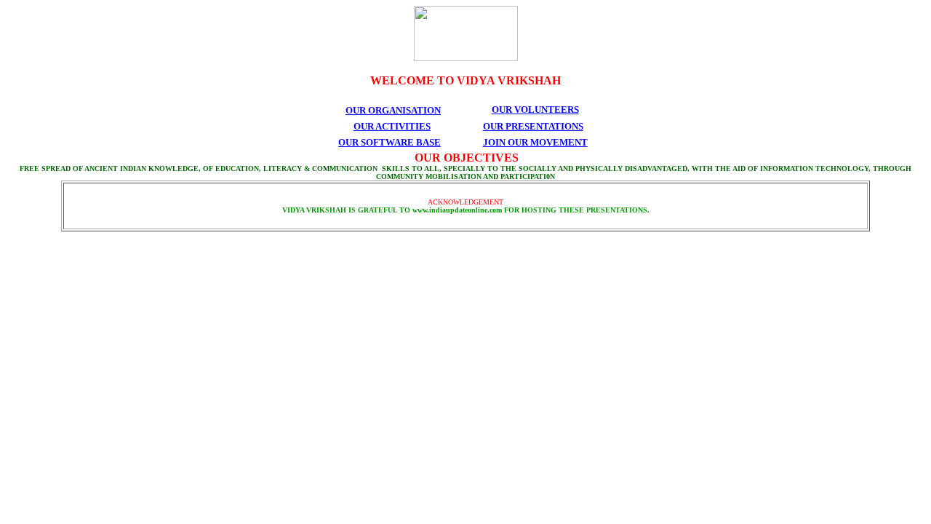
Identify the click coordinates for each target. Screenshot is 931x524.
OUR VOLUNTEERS (535, 109)
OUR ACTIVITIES (392, 126)
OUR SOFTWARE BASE (389, 142)
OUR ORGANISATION (393, 110)
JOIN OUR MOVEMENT (535, 142)
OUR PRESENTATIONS (533, 126)
